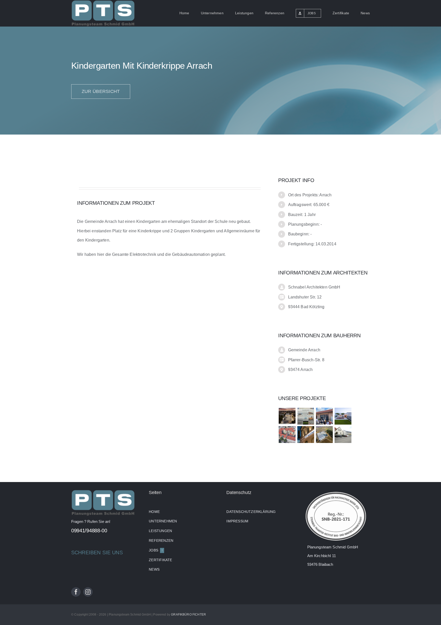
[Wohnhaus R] (343, 416)
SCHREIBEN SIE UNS (97, 552)
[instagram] (88, 592)
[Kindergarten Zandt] (324, 416)
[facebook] (76, 592)
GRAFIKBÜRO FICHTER (188, 614)
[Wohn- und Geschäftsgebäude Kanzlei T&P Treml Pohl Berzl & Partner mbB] (305, 434)
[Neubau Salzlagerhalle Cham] (305, 416)
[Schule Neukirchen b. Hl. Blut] (343, 434)
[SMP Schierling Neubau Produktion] (324, 434)
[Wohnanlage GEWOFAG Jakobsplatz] (287, 434)
